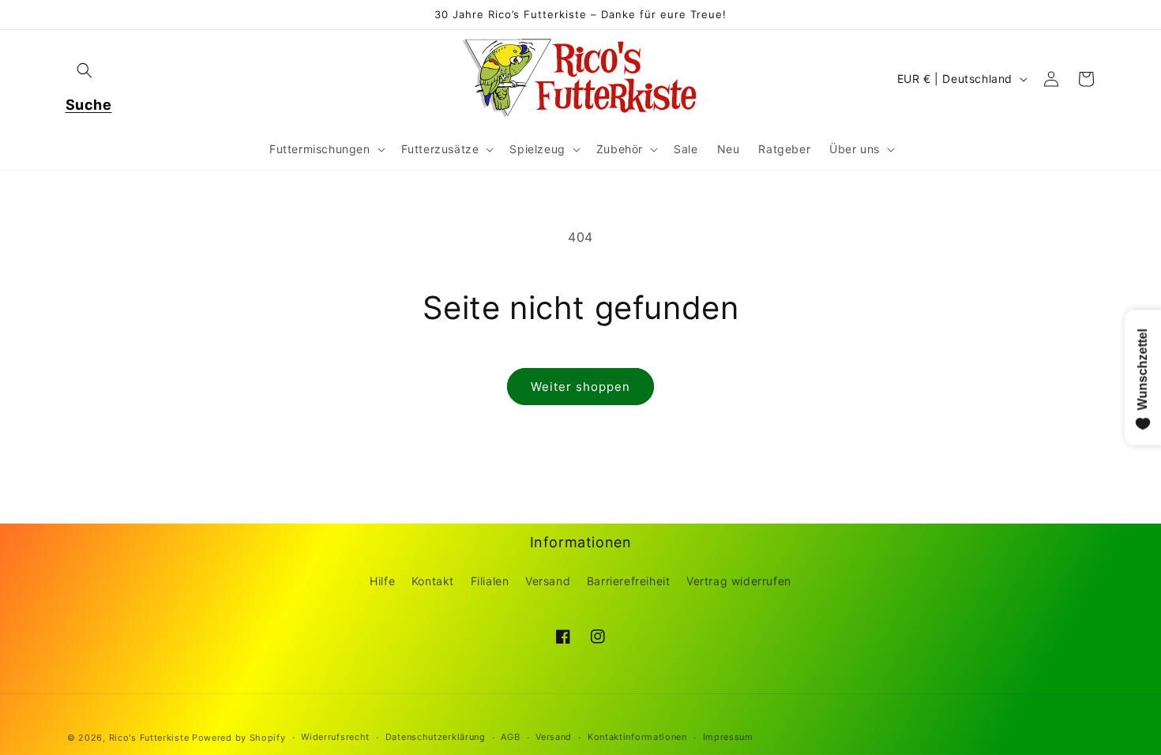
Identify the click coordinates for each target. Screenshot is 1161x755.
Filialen (490, 581)
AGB (510, 736)
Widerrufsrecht (335, 736)
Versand (547, 581)
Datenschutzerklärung (435, 736)
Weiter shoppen (580, 386)
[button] (84, 70)
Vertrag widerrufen (738, 581)
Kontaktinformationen (637, 736)
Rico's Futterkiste (149, 737)
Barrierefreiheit (629, 581)
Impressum (728, 736)
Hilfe (382, 581)
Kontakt (432, 581)
